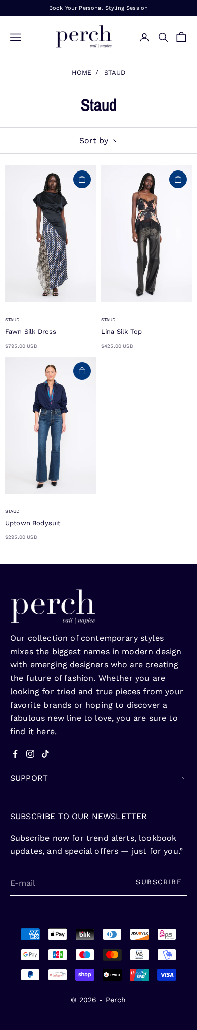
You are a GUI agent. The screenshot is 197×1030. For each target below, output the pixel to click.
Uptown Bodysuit (32, 523)
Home (81, 72)
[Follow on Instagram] (30, 754)
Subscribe (159, 882)
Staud (114, 72)
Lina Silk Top (121, 331)
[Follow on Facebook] (15, 754)
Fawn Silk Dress (30, 331)
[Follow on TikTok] (45, 754)
